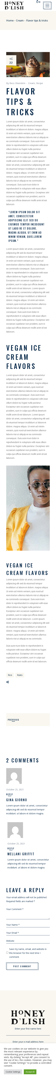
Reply (9, 794)
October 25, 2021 (15, 789)
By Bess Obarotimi (15, 83)
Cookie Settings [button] (13, 1071)
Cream (20, 20)
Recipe (39, 83)
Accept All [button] (30, 1071)
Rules (20, 675)
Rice (10, 675)
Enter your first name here (28, 1028)
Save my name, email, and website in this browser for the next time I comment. (28, 953)
